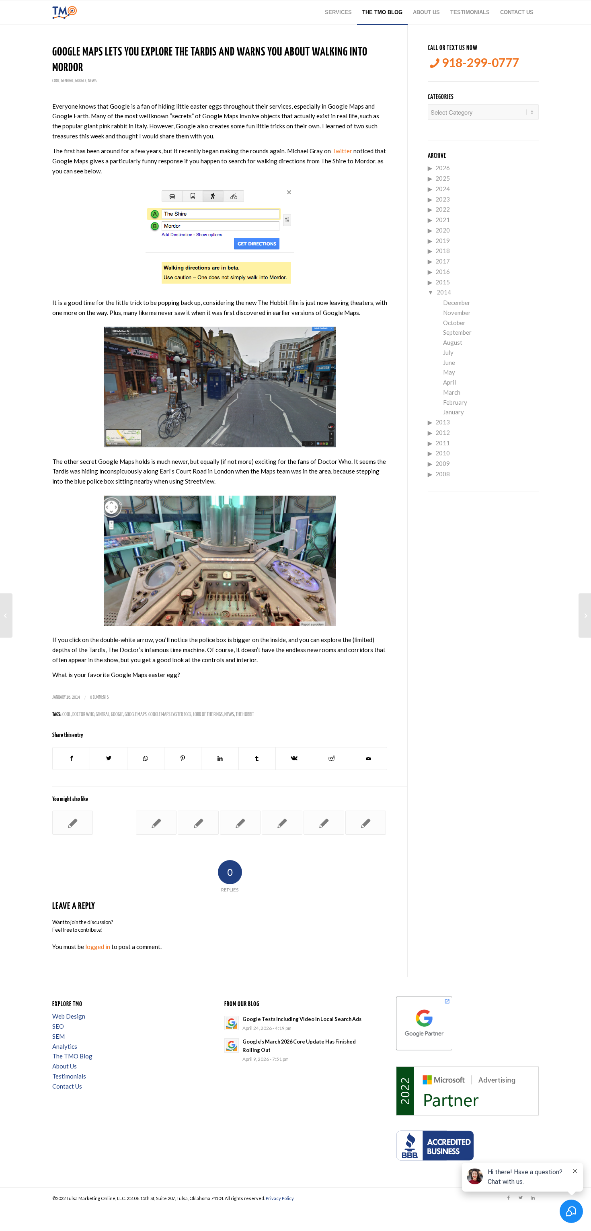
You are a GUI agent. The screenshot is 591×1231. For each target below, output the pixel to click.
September (457, 332)
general (102, 714)
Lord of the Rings (208, 714)
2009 (442, 463)
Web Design (68, 1016)
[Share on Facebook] (71, 758)
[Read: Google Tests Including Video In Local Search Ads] (231, 1023)
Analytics (64, 1046)
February (455, 402)
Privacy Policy (279, 1198)
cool (56, 80)
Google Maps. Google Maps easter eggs (158, 714)
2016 (442, 271)
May (449, 372)
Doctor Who (83, 714)
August (452, 342)
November (457, 312)
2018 (442, 250)
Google (80, 80)
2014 (444, 292)
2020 (442, 230)
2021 (442, 219)
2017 (442, 261)
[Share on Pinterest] (182, 758)
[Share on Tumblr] (257, 758)
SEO (58, 1026)
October (454, 322)
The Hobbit (245, 714)
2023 (442, 199)
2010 (442, 453)
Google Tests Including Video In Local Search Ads (301, 1019)
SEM (58, 1036)
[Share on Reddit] (331, 758)
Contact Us (67, 1086)
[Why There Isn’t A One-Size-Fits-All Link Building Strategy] (240, 823)
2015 (442, 282)
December (456, 302)
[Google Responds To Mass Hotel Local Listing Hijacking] (6, 615)
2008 (442, 474)
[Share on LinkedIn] (219, 758)
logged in (97, 946)
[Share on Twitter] (108, 758)
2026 (442, 167)
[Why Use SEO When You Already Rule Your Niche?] (156, 823)
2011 (442, 443)
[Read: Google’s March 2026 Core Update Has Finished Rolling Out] (231, 1045)
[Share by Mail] (368, 758)
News (92, 80)
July (448, 352)
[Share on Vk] (294, 758)
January (453, 412)
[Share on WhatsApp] (145, 758)
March (451, 392)
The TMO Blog (72, 1056)
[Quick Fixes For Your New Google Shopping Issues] (365, 823)
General (67, 80)
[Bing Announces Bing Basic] (282, 823)
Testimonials (69, 1076)
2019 (442, 240)
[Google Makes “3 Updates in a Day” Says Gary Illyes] (198, 823)
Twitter (342, 150)
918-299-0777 (479, 62)
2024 (442, 188)
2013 (442, 422)
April (449, 382)
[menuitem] (338, 12)
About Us (64, 1066)
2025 (442, 178)
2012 (442, 432)
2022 (442, 209)
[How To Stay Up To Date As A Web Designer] (72, 823)
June (449, 362)
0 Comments (99, 697)
